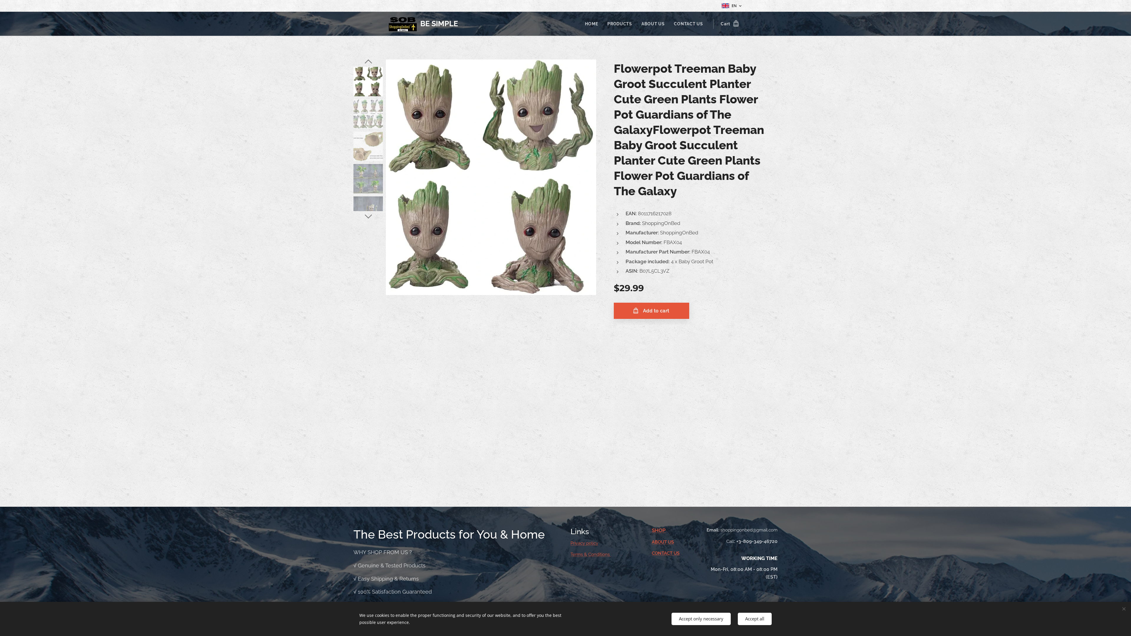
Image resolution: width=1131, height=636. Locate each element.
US (671, 542)
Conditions (599, 554)
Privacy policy (584, 543)
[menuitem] (593, 23)
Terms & (579, 554)
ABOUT (660, 542)
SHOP (659, 530)
